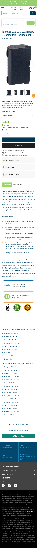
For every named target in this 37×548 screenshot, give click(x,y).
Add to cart (18, 140)
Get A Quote (30, 22)
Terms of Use (30, 511)
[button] (31, 65)
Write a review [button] (18, 436)
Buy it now (18, 145)
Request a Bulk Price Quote (13, 160)
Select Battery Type (8, 111)
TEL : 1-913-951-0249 (25, 446)
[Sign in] (30, 8)
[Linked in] (9, 485)
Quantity (5, 130)
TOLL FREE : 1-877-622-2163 (7, 446)
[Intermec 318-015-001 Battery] (32, 96)
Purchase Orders (9, 167)
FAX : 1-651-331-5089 (7, 456)
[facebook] (3, 485)
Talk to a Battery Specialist (12, 174)
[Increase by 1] (8, 131)
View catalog (2, 8)
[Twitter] (15, 485)
